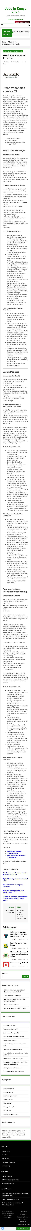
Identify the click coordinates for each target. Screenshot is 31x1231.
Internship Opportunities (10, 1096)
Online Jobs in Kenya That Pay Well (13, 1058)
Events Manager (12, 853)
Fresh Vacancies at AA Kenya (12, 995)
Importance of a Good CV (11, 1029)
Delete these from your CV (11, 1033)
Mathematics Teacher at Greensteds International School (19, 954)
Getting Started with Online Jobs (13, 1068)
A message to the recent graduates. (14, 1071)
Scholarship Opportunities (11, 1114)
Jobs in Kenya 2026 (15, 10)
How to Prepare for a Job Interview (14, 1036)
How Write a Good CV (10, 1026)
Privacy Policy (6, 1166)
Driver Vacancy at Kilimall (19, 963)
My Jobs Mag (18, 51)
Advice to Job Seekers (10, 1040)
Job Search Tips (8, 1099)
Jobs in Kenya (7, 51)
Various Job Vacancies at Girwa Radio (15, 1008)
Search (4, 973)
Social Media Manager (14, 851)
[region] (15, 1216)
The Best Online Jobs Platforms (13, 1049)
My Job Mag (5, 1158)
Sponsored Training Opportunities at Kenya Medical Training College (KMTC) (15, 898)
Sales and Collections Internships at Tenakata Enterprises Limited (18, 934)
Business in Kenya (9, 1089)
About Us (5, 1155)
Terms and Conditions (8, 1162)
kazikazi (6, 61)
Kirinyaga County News (10, 1107)
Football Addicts (8, 1092)
